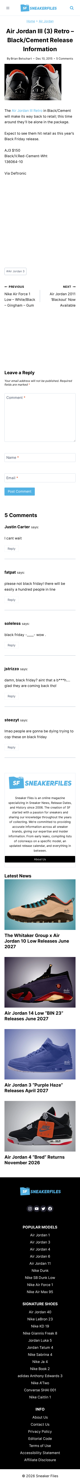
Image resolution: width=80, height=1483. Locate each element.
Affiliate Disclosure (40, 1460)
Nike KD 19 (40, 1326)
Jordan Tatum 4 (40, 1347)
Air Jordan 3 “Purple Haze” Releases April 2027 (33, 1087)
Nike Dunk (40, 1270)
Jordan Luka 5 (40, 1340)
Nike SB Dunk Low (40, 1278)
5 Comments (64, 58)
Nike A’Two (40, 1383)
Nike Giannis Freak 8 (40, 1333)
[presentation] (40, 904)
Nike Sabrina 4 (40, 1354)
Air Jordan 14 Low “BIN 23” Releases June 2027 (33, 1015)
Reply (11, 548)
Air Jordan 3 (15, 271)
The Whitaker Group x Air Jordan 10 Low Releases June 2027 (36, 941)
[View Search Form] (72, 8)
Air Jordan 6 (40, 1256)
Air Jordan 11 (40, 1263)
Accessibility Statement (40, 1453)
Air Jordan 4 (40, 1249)
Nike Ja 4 (40, 1362)
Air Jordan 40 (40, 1312)
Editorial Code (40, 1439)
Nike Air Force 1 (40, 1285)
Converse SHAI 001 (40, 1390)
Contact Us (40, 1424)
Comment (15, 397)
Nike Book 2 (40, 1369)
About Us (40, 1417)
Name (12, 457)
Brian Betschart (21, 58)
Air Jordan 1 (40, 1235)
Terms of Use (40, 1446)
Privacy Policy (40, 1431)
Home (31, 21)
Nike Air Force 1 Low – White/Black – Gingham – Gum (19, 296)
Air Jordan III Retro (27, 110)
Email (12, 478)
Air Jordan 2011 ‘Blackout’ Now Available (63, 296)
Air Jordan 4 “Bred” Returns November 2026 (34, 1159)
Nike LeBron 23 (40, 1319)
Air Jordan (46, 21)
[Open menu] (7, 8)
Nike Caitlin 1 (40, 1397)
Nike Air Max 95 (40, 1292)
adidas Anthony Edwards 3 (40, 1376)
